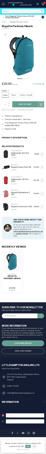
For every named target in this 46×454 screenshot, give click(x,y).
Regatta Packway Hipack (19, 22)
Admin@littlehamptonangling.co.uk (20, 393)
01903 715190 (12, 386)
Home (4, 22)
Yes (28, 446)
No (34, 446)
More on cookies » (23, 449)
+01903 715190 (21, 234)
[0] (42, 3)
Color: (5, 90)
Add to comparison (9, 110)
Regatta (5, 28)
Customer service (23, 343)
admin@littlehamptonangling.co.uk (28, 231)
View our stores (23, 351)
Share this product (24, 110)
